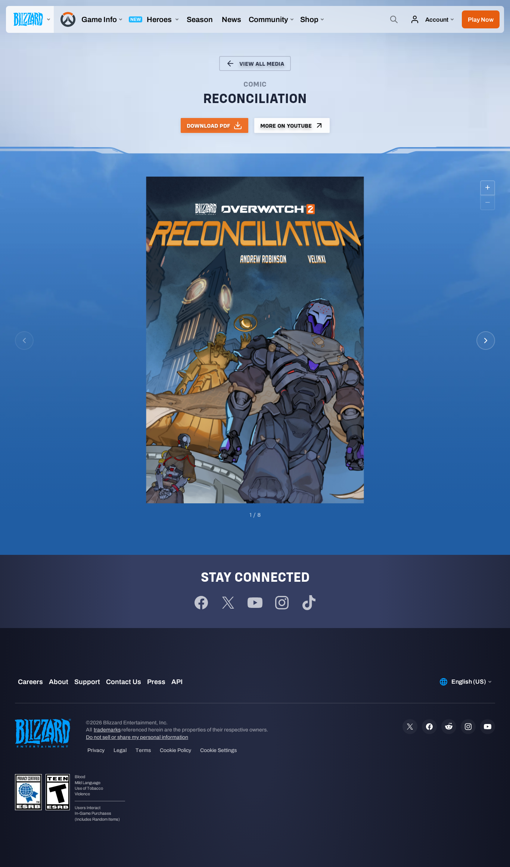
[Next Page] (485, 340)
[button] (481, 19)
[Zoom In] (487, 187)
